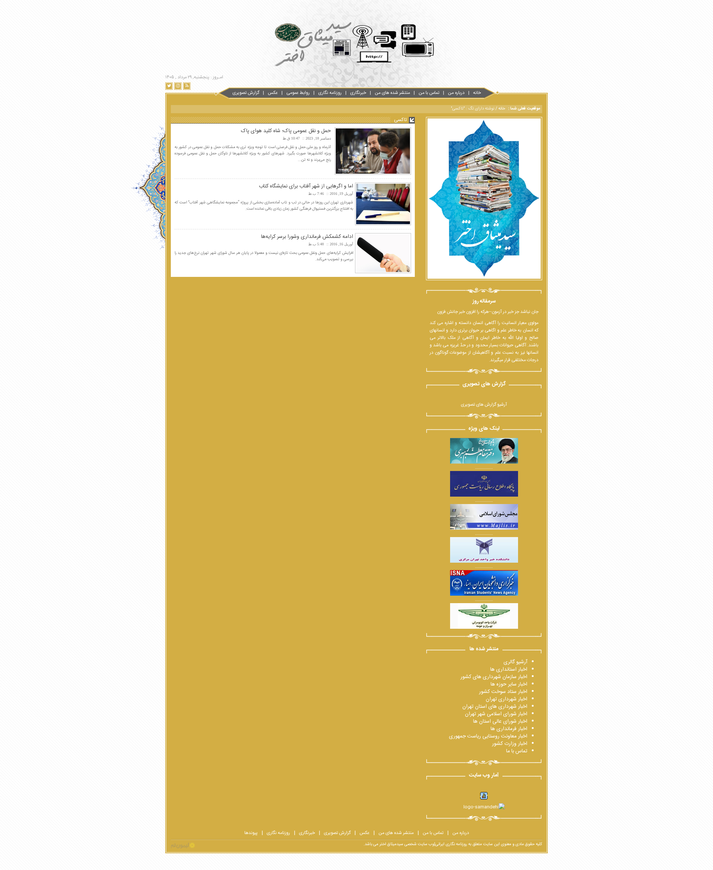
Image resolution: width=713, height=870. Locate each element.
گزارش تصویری (245, 93)
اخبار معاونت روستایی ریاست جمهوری (488, 736)
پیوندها (251, 833)
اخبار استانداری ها (508, 669)
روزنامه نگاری (330, 93)
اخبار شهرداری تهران (506, 699)
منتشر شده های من (392, 93)
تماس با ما (516, 751)
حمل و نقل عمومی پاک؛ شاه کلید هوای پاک (286, 131)
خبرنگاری (358, 93)
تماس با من (429, 93)
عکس (273, 93)
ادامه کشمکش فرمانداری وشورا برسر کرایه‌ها (307, 236)
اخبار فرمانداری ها (509, 729)
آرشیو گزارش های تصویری (484, 404)
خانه (477, 93)
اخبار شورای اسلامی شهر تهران (496, 714)
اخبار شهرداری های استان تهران (494, 706)
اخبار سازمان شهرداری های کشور (493, 677)
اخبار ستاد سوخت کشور (503, 691)
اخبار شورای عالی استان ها (500, 721)
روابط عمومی (298, 93)
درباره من (456, 93)
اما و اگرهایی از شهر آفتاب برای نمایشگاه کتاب (306, 186)
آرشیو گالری (515, 662)
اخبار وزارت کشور (509, 743)
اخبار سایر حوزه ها (509, 684)
